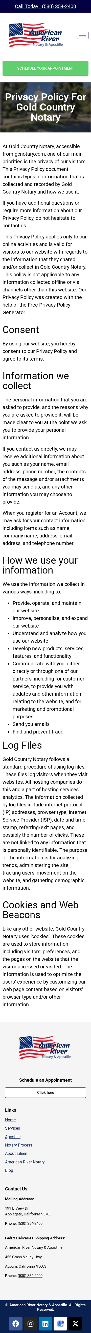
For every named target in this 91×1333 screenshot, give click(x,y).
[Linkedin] (45, 1323)
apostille (12, 1136)
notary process (18, 1145)
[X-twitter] (75, 1323)
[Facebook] (15, 1323)
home (10, 1120)
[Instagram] (30, 1323)
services (12, 1128)
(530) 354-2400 (30, 1223)
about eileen (16, 1153)
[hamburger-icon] (82, 35)
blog (9, 1170)
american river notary (25, 1162)
